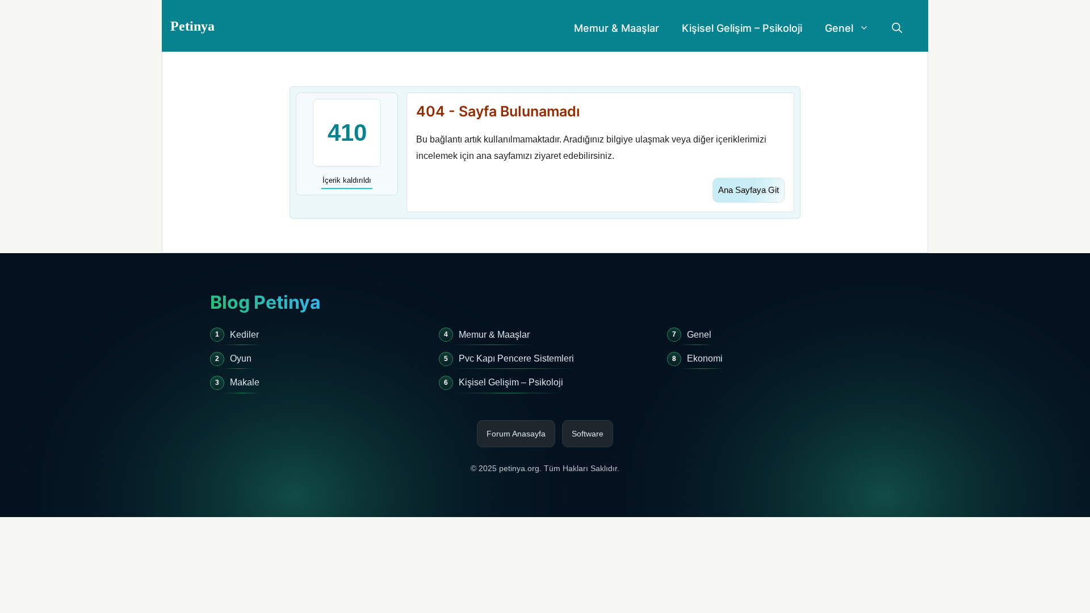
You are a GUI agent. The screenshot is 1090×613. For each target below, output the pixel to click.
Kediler (244, 334)
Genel (839, 28)
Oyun (240, 358)
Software (587, 433)
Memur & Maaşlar (616, 28)
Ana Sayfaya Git (748, 190)
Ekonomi (705, 358)
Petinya (192, 26)
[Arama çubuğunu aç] (897, 28)
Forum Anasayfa (516, 433)
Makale (244, 382)
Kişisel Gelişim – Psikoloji (742, 28)
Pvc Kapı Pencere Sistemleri (516, 358)
